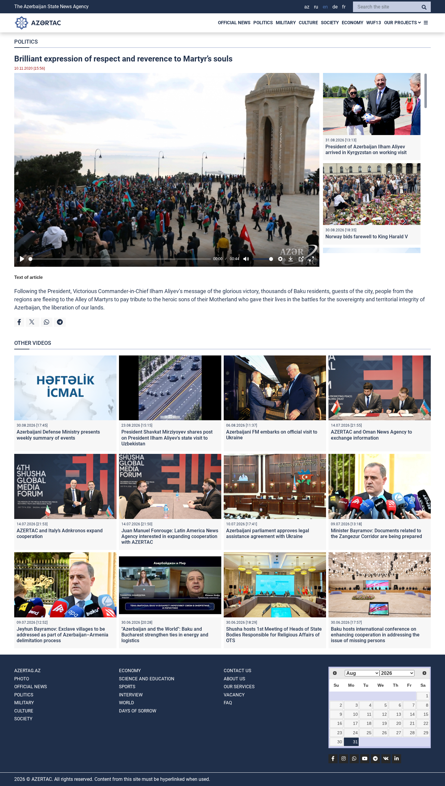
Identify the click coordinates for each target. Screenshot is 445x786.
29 (426, 732)
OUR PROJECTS (401, 22)
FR (343, 7)
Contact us (237, 670)
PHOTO (21, 679)
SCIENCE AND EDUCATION (146, 679)
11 (369, 714)
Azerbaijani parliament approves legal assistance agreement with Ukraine (267, 533)
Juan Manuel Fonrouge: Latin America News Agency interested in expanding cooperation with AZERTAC (169, 536)
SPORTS (127, 686)
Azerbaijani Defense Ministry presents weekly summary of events (58, 435)
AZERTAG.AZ (27, 670)
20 (398, 723)
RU (316, 7)
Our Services (239, 686)
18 (369, 723)
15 (426, 714)
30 (339, 741)
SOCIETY (330, 22)
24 (355, 732)
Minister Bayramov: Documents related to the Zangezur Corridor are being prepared (376, 533)
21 (412, 723)
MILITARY (286, 22)
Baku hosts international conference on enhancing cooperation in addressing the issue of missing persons (375, 634)
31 (355, 741)
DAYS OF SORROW (137, 711)
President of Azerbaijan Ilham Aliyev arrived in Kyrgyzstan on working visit (366, 149)
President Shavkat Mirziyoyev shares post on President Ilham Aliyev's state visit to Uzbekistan (167, 437)
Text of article (28, 277)
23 (339, 732)
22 (426, 723)
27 (398, 732)
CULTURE (308, 22)
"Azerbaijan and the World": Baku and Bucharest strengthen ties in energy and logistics (164, 634)
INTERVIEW (131, 695)
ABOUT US (234, 679)
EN (325, 7)
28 (412, 732)
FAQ (228, 702)
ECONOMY (352, 22)
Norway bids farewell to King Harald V (366, 236)
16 (339, 723)
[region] (375, 163)
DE (335, 7)
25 (369, 732)
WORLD (126, 702)
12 (384, 714)
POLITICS (263, 22)
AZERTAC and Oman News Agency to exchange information (371, 435)
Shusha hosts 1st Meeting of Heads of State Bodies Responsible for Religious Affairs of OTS (274, 634)
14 (412, 714)
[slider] (119, 259)
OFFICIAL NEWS (234, 22)
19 (384, 723)
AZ (306, 7)
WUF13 (373, 22)
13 (398, 714)
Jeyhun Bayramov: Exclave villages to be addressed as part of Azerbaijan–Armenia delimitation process (62, 634)
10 (355, 714)
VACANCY (234, 695)
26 (384, 732)
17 (355, 723)
